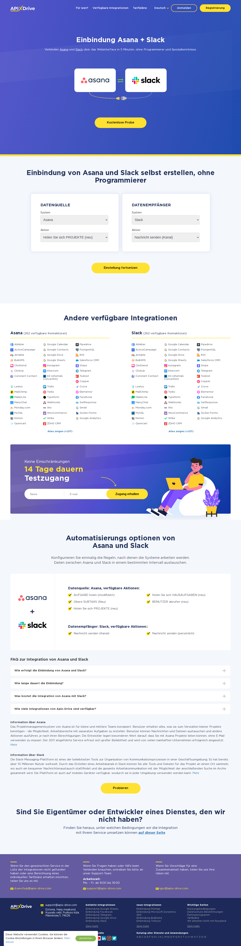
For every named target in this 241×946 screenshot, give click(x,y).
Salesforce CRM (89, 360)
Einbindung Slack (96, 921)
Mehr (13, 745)
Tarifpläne (140, 8)
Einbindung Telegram (99, 915)
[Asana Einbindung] (95, 80)
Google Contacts (58, 350)
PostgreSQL (87, 350)
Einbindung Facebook (99, 912)
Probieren (120, 788)
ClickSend (20, 366)
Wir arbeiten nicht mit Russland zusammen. (206, 922)
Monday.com (22, 408)
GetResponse (88, 402)
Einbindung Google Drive (101, 918)
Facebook (86, 397)
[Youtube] (98, 938)
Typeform (53, 397)
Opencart (20, 424)
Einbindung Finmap (148, 909)
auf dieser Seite (151, 832)
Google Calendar (57, 345)
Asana (64, 49)
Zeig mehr (92, 926)
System (45, 213)
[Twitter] (114, 938)
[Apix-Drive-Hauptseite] (22, 8)
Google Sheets (56, 360)
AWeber (19, 345)
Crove (83, 387)
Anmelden (184, 8)
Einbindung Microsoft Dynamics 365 (156, 913)
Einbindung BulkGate (149, 918)
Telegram (85, 371)
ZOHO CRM (54, 424)
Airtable (19, 355)
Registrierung (215, 8)
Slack (79, 49)
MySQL (18, 413)
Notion (18, 418)
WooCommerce (57, 413)
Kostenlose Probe (120, 122)
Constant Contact (25, 376)
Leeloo (18, 387)
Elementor (86, 392)
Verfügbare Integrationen (110, 8)
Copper (84, 381)
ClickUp (19, 371)
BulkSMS (19, 360)
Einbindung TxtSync (149, 921)
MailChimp (20, 392)
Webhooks (53, 402)
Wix (49, 408)
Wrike (50, 418)
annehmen (85, 938)
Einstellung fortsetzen (120, 268)
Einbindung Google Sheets (102, 909)
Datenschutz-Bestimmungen (205, 912)
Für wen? (82, 8)
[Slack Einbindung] (146, 80)
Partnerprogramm (198, 915)
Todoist (84, 376)
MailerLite (20, 397)
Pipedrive (85, 345)
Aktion (44, 230)
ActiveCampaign (24, 350)
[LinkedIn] (103, 938)
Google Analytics (90, 418)
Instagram (53, 366)
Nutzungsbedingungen (201, 909)
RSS (82, 355)
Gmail (83, 408)
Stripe (83, 366)
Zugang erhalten (127, 494)
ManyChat (20, 402)
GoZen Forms (88, 413)
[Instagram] (109, 938)
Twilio (50, 392)
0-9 (203, 937)
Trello (50, 387)
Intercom (52, 371)
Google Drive (55, 355)
